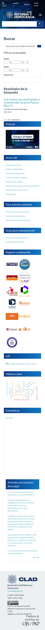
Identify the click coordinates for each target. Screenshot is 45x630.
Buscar (40, 24)
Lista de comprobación (15, 216)
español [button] (15, 3)
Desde (6, 59)
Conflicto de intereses (15, 242)
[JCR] (12, 342)
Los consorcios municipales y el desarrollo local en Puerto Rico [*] (22, 102)
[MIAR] (12, 264)
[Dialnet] (12, 329)
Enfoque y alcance (13, 165)
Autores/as (8, 75)
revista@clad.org (15, 591)
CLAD (4, 6)
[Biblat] (24, 304)
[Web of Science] (24, 291)
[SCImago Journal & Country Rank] (21, 363)
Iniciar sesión (36, 4)
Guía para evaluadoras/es (17, 238)
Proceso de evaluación (15, 173)
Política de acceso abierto (17, 177)
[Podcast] (22, 139)
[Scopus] (24, 316)
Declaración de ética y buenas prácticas (22, 186)
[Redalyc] (24, 278)
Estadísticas (11, 194)
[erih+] (24, 329)
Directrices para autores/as (17, 212)
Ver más (9, 417)
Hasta (6, 67)
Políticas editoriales (14, 169)
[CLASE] (12, 291)
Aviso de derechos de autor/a (18, 220)
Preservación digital (14, 181)
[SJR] (12, 316)
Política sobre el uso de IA (17, 190)
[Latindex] (12, 278)
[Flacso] (12, 304)
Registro (27, 4)
